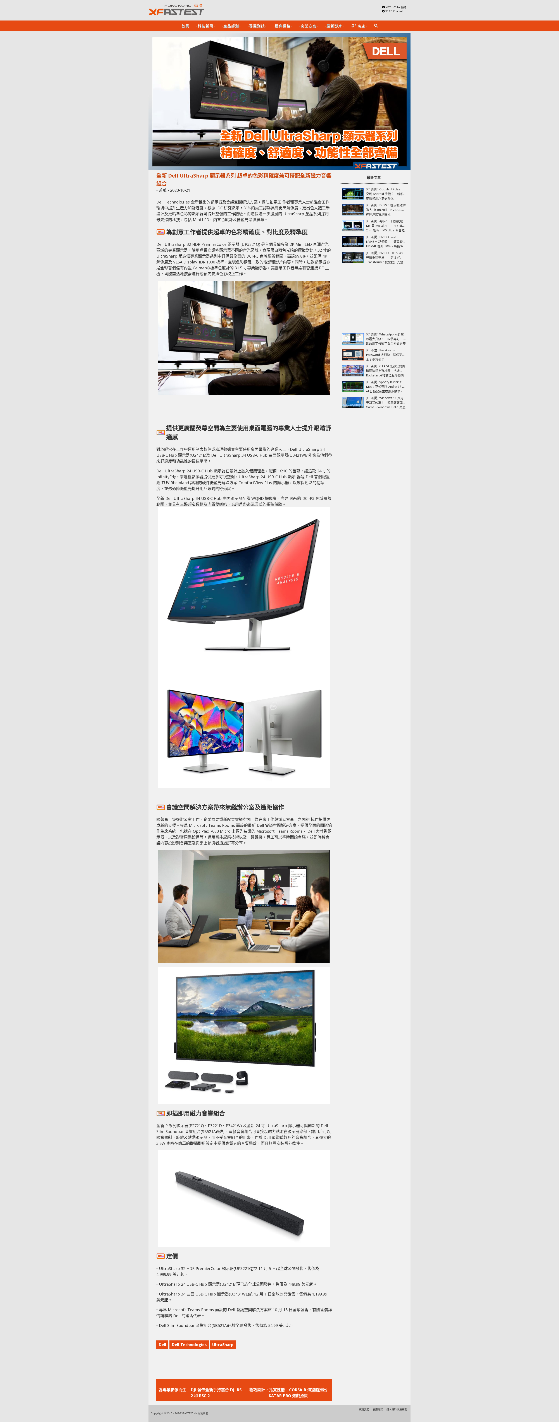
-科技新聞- (205, 25)
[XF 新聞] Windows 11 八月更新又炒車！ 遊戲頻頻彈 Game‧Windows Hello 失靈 (385, 402)
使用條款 (378, 1409)
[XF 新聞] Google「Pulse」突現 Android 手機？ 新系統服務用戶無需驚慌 (384, 193)
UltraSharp (222, 1344)
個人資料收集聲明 (396, 1409)
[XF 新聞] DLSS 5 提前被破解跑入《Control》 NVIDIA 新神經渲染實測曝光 (386, 209)
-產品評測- (231, 25)
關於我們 (364, 1409)
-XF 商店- (358, 25)
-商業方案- (308, 25)
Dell (162, 1344)
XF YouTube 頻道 (396, 7)
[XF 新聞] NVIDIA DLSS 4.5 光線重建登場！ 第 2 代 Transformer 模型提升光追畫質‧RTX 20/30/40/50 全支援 (384, 262)
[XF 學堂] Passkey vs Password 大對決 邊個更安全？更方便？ (385, 354)
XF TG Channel (394, 11)
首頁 (185, 25)
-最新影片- (334, 25)
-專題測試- (257, 25)
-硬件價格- (282, 25)
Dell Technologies (189, 1344)
